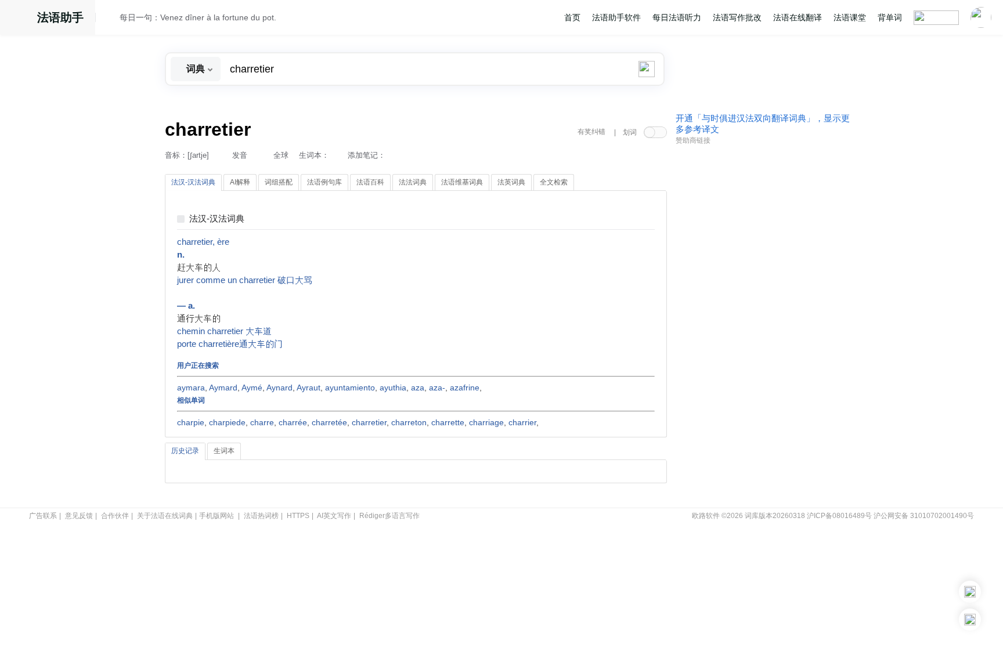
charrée (293, 422)
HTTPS (298, 516)
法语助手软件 (616, 17)
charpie (190, 422)
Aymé (251, 387)
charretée (329, 422)
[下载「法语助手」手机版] (970, 592)
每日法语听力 (676, 17)
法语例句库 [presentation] (324, 182)
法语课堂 (850, 17)
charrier (522, 422)
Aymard (223, 387)
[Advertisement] (763, 327)
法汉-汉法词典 (216, 219)
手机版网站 (216, 516)
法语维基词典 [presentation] (462, 182)
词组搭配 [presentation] (279, 182)
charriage (486, 422)
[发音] (111, 19)
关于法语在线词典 (165, 516)
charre (262, 422)
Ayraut (308, 387)
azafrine (464, 387)
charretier (369, 422)
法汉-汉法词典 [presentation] (193, 182)
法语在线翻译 (797, 17)
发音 (239, 155)
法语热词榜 (261, 516)
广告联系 (43, 516)
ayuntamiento (350, 387)
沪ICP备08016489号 (839, 516)
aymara (191, 387)
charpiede (227, 422)
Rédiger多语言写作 (389, 516)
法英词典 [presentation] (511, 182)
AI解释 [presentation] (240, 182)
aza (417, 387)
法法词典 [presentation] (413, 182)
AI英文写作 (334, 516)
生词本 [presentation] (224, 451)
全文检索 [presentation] (554, 182)
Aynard (279, 387)
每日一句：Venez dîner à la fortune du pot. (198, 17)
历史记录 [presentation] (185, 451)
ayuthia (393, 387)
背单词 (890, 17)
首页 (572, 17)
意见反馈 (79, 516)
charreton (409, 422)
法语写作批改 (737, 17)
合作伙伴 (115, 516)
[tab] (193, 182)
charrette (447, 422)
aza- (437, 387)
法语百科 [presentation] (370, 182)
